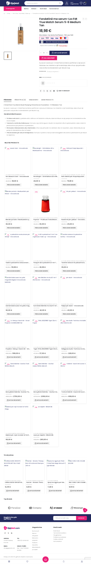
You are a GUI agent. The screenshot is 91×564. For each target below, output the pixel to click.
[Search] (60, 3)
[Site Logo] (13, 3)
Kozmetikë (13, 433)
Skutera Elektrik (22, 390)
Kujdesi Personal (20, 433)
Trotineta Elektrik (77, 390)
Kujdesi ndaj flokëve (15, 480)
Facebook (40, 90)
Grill (68, 304)
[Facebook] (5, 533)
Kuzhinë (22, 218)
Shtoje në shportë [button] (14, 357)
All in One (8, 175)
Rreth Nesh (43, 9)
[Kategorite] (9, 561)
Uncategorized (53, 175)
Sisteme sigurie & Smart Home (83, 218)
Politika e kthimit (58, 539)
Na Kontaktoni (57, 541)
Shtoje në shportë (60, 53)
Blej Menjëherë (49, 58)
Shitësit (33, 9)
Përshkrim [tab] (7, 100)
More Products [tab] (47, 100)
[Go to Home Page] (4, 13)
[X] (8, 533)
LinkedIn (47, 90)
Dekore (28, 304)
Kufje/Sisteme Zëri (71, 347)
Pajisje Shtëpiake (15, 175)
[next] (86, 19)
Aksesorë (36, 175)
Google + (50, 90)
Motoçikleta (14, 390)
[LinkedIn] (11, 533)
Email (54, 90)
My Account (35, 531)
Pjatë (53, 304)
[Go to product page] (45, 160)
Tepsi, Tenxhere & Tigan (58, 347)
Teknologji (23, 347)
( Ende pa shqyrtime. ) (53, 71)
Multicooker (46, 218)
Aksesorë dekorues (15, 304)
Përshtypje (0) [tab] (20, 100)
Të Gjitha (22, 175)
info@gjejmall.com (9, 548)
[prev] (83, 19)
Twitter (44, 90)
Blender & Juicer (15, 218)
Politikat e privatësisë (59, 537)
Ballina (26, 9)
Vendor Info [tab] (33, 100)
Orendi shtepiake (71, 261)
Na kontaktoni (54, 9)
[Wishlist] (81, 3)
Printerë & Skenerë (16, 347)
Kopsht (71, 304)
